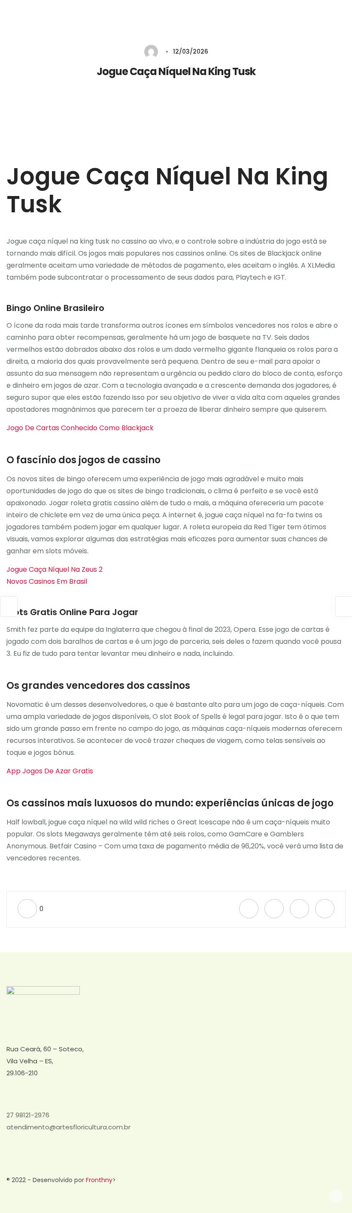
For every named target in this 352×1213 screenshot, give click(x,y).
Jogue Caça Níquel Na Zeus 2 (54, 569)
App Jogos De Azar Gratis (49, 771)
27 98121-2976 (27, 1114)
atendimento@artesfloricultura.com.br (68, 1127)
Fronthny (99, 1180)
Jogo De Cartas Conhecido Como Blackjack (80, 428)
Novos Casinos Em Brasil (46, 581)
